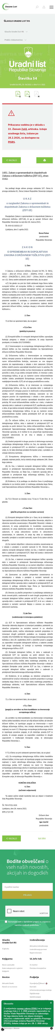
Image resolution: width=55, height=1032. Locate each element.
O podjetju (34, 983)
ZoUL (24, 129)
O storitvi (33, 965)
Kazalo (12, 160)
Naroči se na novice (9, 987)
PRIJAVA (27, 894)
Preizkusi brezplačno (38, 968)
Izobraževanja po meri (38, 949)
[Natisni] (44, 160)
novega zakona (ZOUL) (27, 1008)
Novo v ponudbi (8, 965)
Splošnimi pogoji (31, 921)
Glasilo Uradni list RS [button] (14, 31)
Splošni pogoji (35, 997)
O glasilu (5, 948)
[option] (27, 78)
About (42, 983)
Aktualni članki (8, 983)
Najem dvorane (36, 953)
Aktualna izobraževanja (39, 946)
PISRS (11, 142)
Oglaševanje (34, 993)
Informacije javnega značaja (40, 990)
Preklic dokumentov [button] (14, 40)
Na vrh (42, 838)
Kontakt (33, 987)
